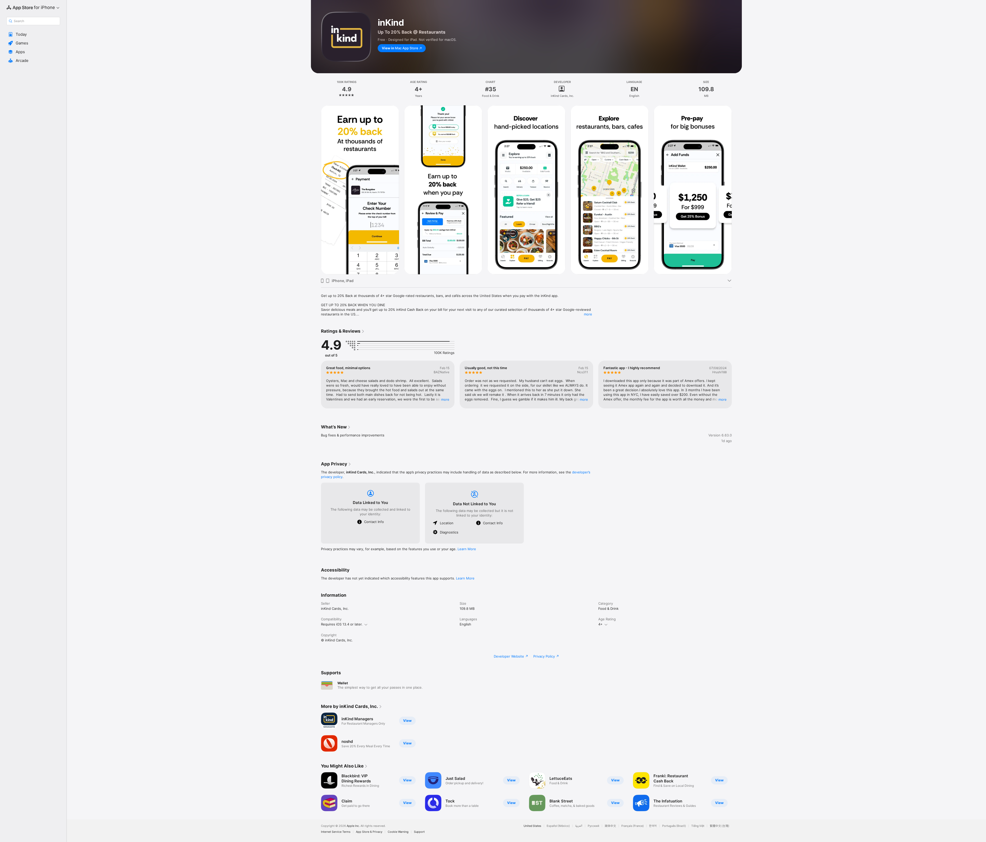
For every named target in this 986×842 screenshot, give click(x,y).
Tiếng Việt (697, 826)
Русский (593, 826)
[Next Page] (737, 190)
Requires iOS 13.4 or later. (342, 624)
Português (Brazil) (674, 826)
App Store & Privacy (369, 831)
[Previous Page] (315, 190)
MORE (445, 399)
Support (419, 831)
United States (532, 826)
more (588, 314)
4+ (600, 624)
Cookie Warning (398, 831)
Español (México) (558, 826)
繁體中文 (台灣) (719, 826)
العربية (578, 826)
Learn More (467, 549)
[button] (33, 34)
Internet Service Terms (335, 831)
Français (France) (632, 826)
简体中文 (610, 826)
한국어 (653, 826)
